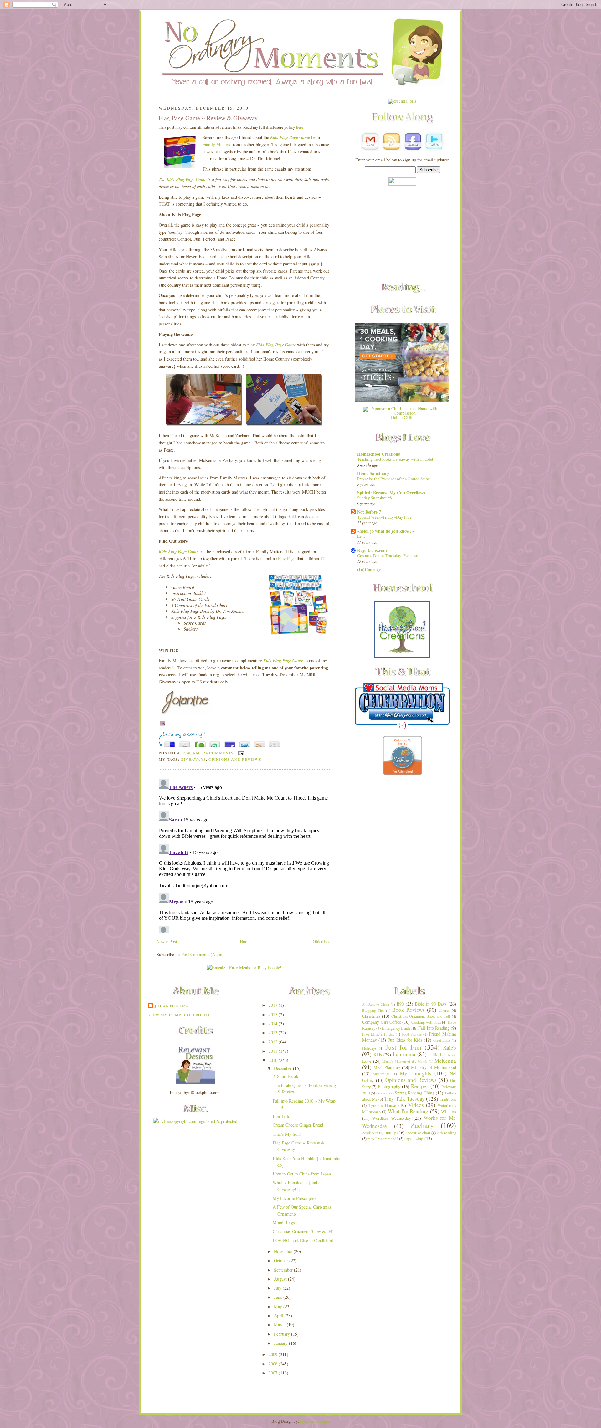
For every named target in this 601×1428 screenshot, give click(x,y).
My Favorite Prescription (295, 1198)
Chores (444, 1010)
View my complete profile (179, 1014)
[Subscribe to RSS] (259, 742)
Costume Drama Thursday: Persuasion (389, 555)
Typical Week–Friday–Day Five (384, 517)
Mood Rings (284, 1223)
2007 (274, 1373)
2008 (274, 1364)
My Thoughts (415, 1073)
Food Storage (412, 1034)
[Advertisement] (402, 234)
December (283, 1068)
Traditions (448, 1099)
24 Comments (218, 752)
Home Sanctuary (373, 473)
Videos (416, 1104)
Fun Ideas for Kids (405, 1040)
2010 (274, 1060)
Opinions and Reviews (234, 759)
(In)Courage (369, 569)
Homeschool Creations (378, 454)
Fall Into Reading (433, 1028)
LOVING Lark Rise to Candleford (303, 1240)
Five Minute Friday (378, 1034)
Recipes (420, 1086)
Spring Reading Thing (414, 1093)
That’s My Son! (287, 1134)
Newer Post (167, 941)
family (390, 1132)
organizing (413, 1138)
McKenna (445, 1060)
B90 (400, 1004)
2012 (274, 1042)
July (278, 1288)
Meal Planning (386, 1067)
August (281, 1279)
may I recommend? (382, 1138)
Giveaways (193, 759)
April (279, 1315)
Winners (448, 1111)
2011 (274, 1051)
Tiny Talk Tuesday (404, 1098)
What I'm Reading (408, 1111)
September (284, 1270)
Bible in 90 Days (431, 1004)
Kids (377, 1054)
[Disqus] (244, 854)
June (278, 1297)
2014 (274, 1023)
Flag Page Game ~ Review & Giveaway (208, 118)
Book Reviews (408, 1009)
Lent (361, 536)
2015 (274, 1014)
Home (245, 941)
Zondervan (370, 1132)
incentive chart (418, 1132)
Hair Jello (281, 1116)
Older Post (322, 941)
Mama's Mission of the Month (404, 1061)
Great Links (441, 1040)
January (281, 1343)
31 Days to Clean (375, 1004)
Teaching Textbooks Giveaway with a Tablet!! (396, 459)
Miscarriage (381, 1074)
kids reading (446, 1132)
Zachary (422, 1125)
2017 (274, 1005)
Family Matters (216, 144)
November (284, 1251)
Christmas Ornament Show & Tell (303, 1231)
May (278, 1306)
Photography (389, 1086)
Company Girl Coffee (381, 1022)
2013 (274, 1033)
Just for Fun (403, 1047)
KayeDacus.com (372, 550)
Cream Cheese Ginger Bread (298, 1125)
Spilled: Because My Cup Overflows (391, 492)
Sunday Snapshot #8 (374, 497)
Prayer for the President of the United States (393, 478)
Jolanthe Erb (171, 1006)
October (281, 1260)
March (280, 1325)
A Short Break (285, 1076)
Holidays (369, 1048)
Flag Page (286, 558)
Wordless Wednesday (391, 1118)
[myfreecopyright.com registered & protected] (195, 1121)
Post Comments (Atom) (202, 954)
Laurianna (404, 1054)
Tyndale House (382, 1105)
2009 (274, 1354)
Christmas (371, 1016)
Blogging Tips (373, 1010)
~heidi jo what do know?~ (385, 531)
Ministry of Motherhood (433, 1067)
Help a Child (402, 417)
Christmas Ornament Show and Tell (420, 1016)
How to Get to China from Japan (302, 1174)
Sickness (382, 1093)
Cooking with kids (426, 1022)
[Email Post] (240, 752)
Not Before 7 (369, 512)
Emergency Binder (397, 1028)
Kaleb (449, 1047)
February (282, 1334)
